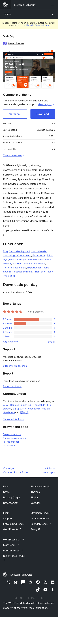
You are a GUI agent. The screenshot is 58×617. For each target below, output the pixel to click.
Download (43, 114)
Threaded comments (23, 271)
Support (7, 518)
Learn (6, 512)
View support (45, 104)
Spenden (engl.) (41, 523)
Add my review (10, 341)
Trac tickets (9, 445)
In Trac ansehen (11, 441)
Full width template (22, 263)
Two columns (10, 275)
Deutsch (14, 405)
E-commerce (38, 255)
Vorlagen (36, 502)
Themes (7, 14)
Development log (12, 434)
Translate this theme (13, 419)
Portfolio (7, 267)
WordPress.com (13, 539)
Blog (5, 251)
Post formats (19, 267)
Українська (9, 412)
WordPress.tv (12, 529)
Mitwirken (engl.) (40, 512)
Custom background (19, 251)
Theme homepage (12, 155)
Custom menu (24, 255)
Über (6, 486)
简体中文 (24, 412)
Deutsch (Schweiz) (21, 574)
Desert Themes (16, 43)
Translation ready (44, 271)
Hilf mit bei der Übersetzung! (34, 25)
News (6, 491)
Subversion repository (14, 438)
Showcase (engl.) (40, 486)
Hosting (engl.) (11, 497)
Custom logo (9, 255)
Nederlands (34, 408)
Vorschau (15, 114)
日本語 (15, 408)
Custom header (39, 251)
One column (39, 263)
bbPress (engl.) (13, 550)
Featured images (17, 259)
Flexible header (36, 259)
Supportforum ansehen (15, 365)
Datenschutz (10, 502)
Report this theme (12, 386)
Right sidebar (34, 267)
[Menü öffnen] (53, 4)
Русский (45, 408)
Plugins (35, 497)
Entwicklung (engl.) (14, 523)
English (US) (26, 405)
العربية (6, 405)
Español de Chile (42, 405)
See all (51, 341)
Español (7, 408)
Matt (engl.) (11, 544)
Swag (35, 529)
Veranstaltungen (40, 518)
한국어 (23, 408)
